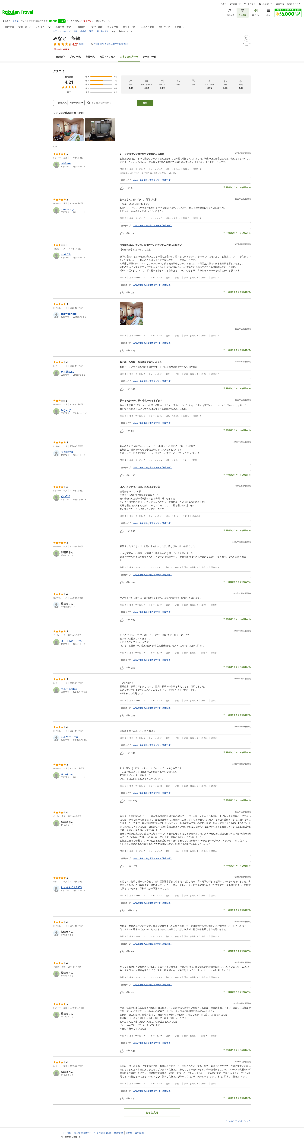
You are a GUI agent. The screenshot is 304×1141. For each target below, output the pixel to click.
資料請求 (139, 1133)
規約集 (129, 1133)
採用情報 (118, 1133)
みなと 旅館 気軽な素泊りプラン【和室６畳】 (152, 180)
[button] (68, 129)
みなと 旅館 (66, 38)
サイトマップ (249, 4)
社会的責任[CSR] (102, 1133)
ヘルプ (223, 4)
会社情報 (66, 1133)
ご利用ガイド (235, 4)
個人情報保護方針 (83, 1133)
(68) (129, 56)
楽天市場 (280, 4)
